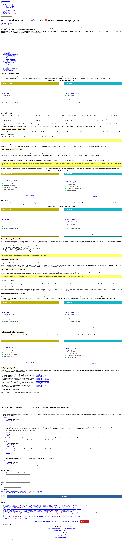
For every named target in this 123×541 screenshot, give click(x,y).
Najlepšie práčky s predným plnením (10, 67)
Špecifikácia (32, 195)
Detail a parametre (45, 374)
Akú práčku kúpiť (6, 53)
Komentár (3, 482)
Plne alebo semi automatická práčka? (10, 54)
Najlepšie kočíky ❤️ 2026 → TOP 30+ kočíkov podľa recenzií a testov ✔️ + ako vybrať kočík (62, 509)
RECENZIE (5, 11)
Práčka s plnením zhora (10, 59)
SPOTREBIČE (26, 493)
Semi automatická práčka (11, 56)
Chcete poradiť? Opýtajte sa (8, 70)
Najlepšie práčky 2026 (8, 69)
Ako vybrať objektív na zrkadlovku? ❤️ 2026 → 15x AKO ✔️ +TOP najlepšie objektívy (58, 511)
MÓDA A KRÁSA (10, 7)
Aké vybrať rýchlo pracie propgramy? (11, 63)
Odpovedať (5, 417)
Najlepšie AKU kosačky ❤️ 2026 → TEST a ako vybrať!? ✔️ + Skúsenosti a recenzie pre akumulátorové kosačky (74, 512)
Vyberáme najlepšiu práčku (8, 52)
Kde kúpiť (27, 195)
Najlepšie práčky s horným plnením (10, 68)
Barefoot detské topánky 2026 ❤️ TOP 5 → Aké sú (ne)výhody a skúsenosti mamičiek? (57, 507)
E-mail (2, 486)
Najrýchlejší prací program (11, 64)
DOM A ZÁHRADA (10, 6)
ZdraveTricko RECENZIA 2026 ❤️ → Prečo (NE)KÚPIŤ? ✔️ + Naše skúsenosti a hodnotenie (62, 516)
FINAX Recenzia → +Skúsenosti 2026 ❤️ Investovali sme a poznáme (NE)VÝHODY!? (58, 513)
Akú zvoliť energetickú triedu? (9, 61)
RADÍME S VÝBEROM (8, 4)
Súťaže (19, 518)
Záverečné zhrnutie (7, 66)
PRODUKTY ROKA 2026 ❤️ (9, 13)
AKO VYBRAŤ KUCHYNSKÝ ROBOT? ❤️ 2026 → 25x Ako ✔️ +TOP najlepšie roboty (61, 515)
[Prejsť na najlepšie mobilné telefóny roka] (61, 528)
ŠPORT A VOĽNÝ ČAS (11, 10)
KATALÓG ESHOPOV (8, 12)
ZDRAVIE (8, 9)
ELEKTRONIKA (9, 5)
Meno (2, 484)
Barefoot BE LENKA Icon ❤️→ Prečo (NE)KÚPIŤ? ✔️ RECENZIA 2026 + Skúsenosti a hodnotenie (67, 505)
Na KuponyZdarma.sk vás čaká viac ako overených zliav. (56, 521)
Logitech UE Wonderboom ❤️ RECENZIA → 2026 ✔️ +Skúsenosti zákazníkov (53, 506)
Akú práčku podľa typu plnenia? (10, 57)
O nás (23, 518)
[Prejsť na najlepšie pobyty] (61, 535)
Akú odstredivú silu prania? (9, 62)
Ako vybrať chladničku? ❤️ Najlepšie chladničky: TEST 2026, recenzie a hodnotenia (56, 510)
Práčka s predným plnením (11, 60)
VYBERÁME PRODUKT (35, 493)
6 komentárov (3, 493)
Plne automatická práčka (11, 55)
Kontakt (26, 518)
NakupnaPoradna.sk (5, 518)
